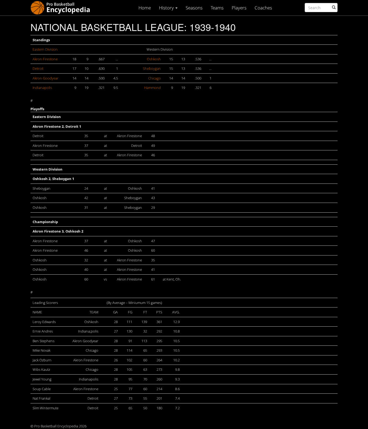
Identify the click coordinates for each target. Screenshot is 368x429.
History (167, 8)
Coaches (263, 8)
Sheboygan (152, 68)
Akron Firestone (45, 59)
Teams (217, 8)
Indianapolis (42, 87)
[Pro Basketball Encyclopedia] (62, 7)
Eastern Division (45, 49)
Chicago (154, 78)
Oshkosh (154, 59)
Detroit (38, 68)
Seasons (194, 8)
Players (239, 8)
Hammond (152, 87)
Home (144, 8)
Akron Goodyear (45, 78)
